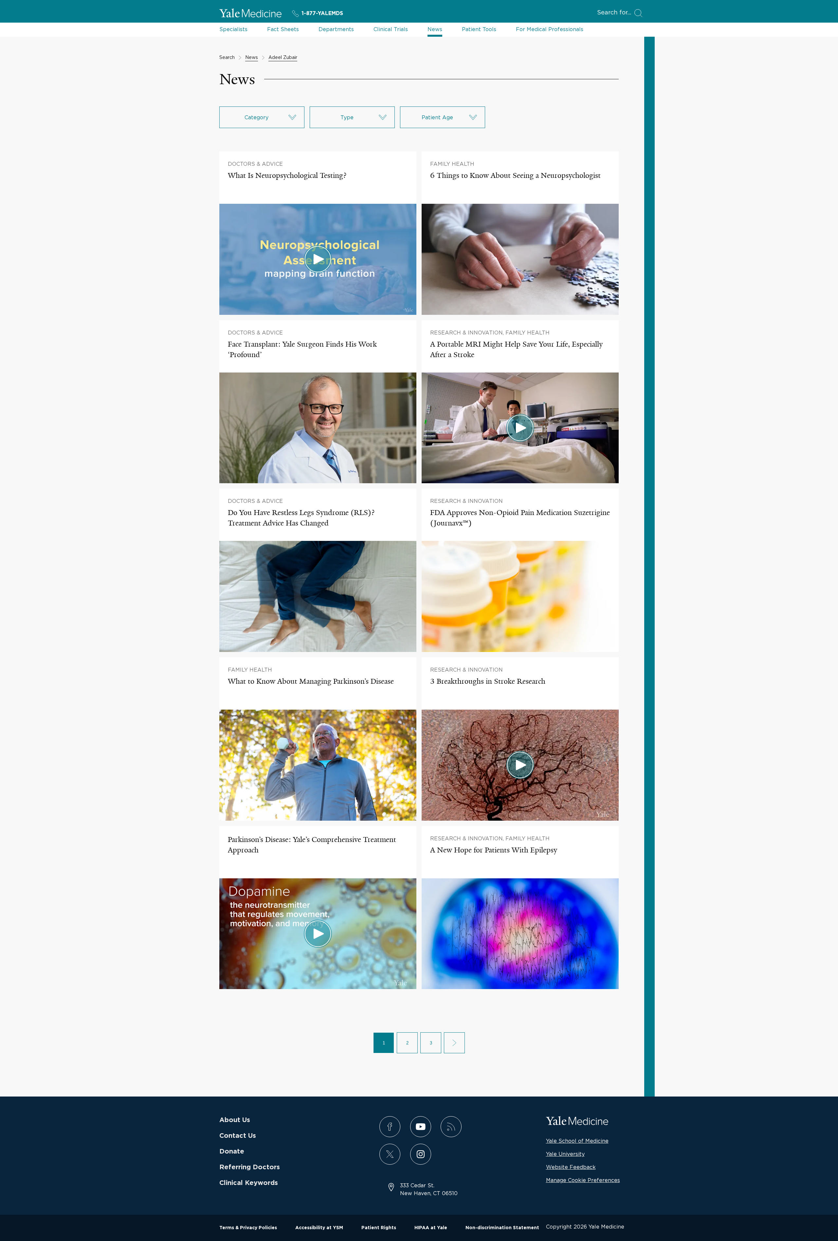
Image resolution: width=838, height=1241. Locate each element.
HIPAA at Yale (430, 1228)
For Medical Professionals (549, 29)
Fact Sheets (283, 29)
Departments (336, 29)
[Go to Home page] (250, 14)
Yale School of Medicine (577, 1141)
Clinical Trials (390, 29)
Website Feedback (571, 1167)
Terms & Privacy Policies (248, 1228)
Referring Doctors (249, 1167)
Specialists (233, 29)
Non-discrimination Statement (502, 1228)
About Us (234, 1120)
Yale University (565, 1154)
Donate (231, 1151)
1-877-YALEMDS (322, 13)
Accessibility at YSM (319, 1228)
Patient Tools (479, 29)
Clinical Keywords (248, 1183)
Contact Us (237, 1136)
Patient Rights (378, 1228)
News (435, 29)
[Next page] (454, 1042)
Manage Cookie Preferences (583, 1180)
